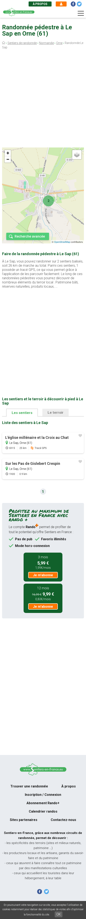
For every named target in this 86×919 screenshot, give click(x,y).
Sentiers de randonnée (22, 43)
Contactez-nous (63, 820)
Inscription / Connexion (43, 795)
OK (58, 914)
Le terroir (55, 412)
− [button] (7, 159)
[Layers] (76, 154)
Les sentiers (22, 413)
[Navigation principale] (81, 13)
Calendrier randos (43, 811)
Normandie (46, 43)
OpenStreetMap (62, 241)
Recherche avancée (30, 236)
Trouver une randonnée (29, 786)
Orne (59, 43)
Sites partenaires (23, 820)
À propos (40, 4)
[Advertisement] (43, 99)
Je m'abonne (43, 575)
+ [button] (7, 153)
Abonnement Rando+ (43, 803)
